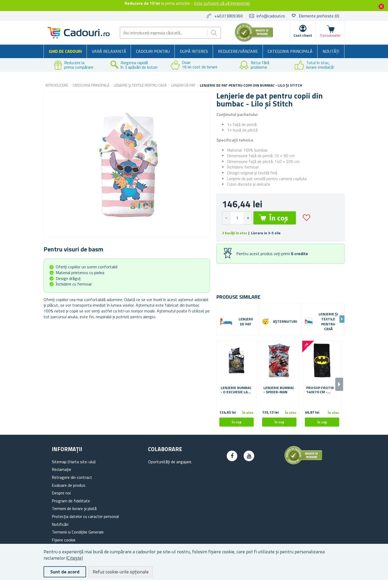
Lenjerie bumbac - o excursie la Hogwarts (236, 390)
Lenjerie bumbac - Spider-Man (278, 390)
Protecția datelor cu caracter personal (85, 516)
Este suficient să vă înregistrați (222, 3)
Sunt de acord (64, 571)
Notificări (60, 524)
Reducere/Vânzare (238, 51)
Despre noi (61, 493)
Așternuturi (285, 321)
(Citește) (74, 558)
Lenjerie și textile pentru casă (328, 322)
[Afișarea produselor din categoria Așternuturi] (265, 321)
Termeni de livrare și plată (74, 508)
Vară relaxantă (109, 51)
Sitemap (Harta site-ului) (74, 462)
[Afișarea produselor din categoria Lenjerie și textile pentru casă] (308, 321)
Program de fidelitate (71, 501)
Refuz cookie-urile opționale (121, 571)
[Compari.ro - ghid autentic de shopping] (254, 40)
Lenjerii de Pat (246, 322)
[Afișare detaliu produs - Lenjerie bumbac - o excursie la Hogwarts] (236, 360)
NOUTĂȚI (331, 51)
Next (341, 319)
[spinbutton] (237, 218)
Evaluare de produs (68, 485)
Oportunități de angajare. (170, 462)
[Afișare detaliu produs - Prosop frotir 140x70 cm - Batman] (322, 360)
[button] (248, 218)
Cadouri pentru (153, 51)
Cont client (303, 35)
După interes (194, 51)
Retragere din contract (72, 477)
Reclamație (61, 469)
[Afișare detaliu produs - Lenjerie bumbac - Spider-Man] (279, 360)
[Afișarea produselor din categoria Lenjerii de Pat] (226, 322)
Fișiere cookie (63, 540)
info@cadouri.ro (271, 16)
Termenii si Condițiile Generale (78, 532)
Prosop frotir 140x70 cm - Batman (320, 390)
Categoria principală (290, 51)
